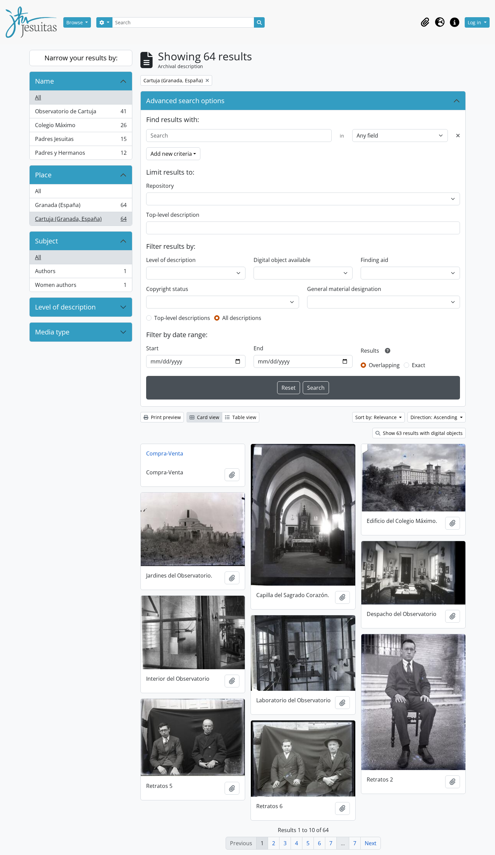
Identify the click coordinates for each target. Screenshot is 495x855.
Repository (160, 185)
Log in (475, 22)
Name (44, 81)
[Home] (33, 22)
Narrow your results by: (81, 57)
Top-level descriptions (182, 318)
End (258, 348)
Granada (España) (81, 206)
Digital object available (282, 260)
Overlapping (384, 365)
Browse (75, 22)
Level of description (65, 307)
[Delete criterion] (458, 135)
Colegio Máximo (81, 126)
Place (43, 174)
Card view (207, 417)
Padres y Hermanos (81, 154)
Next (370, 843)
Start (152, 348)
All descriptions (241, 318)
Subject (46, 240)
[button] (425, 22)
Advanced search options (185, 100)
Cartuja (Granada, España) (81, 220)
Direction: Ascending (434, 417)
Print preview (165, 417)
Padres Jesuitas (81, 140)
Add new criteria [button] (171, 153)
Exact (418, 365)
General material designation (344, 289)
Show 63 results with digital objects (422, 433)
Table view (243, 417)
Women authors (81, 286)
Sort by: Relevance (376, 417)
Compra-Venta (164, 453)
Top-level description (172, 214)
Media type (52, 331)
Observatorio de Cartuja (81, 113)
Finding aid (374, 260)
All (38, 97)
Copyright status (167, 289)
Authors (81, 272)
